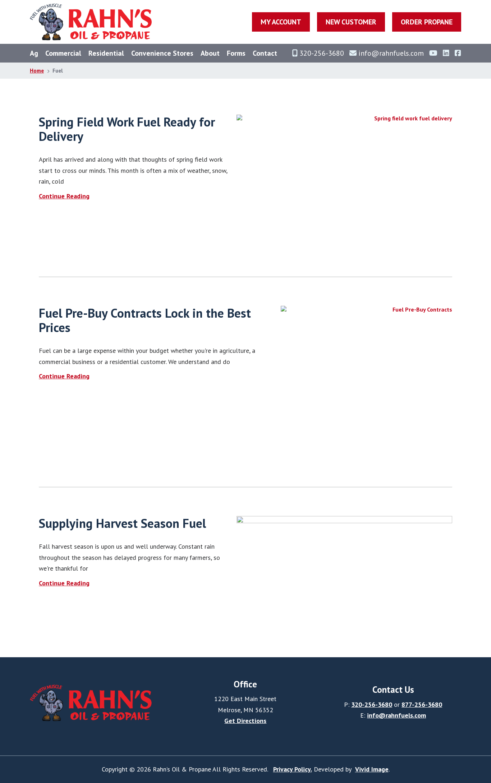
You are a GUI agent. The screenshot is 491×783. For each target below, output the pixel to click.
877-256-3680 (421, 704)
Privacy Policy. (292, 769)
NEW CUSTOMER (351, 22)
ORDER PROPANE (427, 22)
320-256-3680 (371, 704)
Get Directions (245, 721)
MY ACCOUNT (281, 22)
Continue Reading (64, 196)
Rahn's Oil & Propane (91, 22)
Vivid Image (372, 769)
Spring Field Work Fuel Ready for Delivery (127, 129)
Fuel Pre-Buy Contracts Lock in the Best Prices (145, 320)
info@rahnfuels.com (396, 715)
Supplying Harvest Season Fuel (122, 523)
